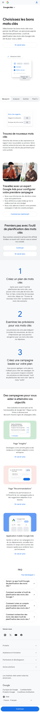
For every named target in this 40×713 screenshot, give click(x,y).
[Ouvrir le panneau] (3, 2)
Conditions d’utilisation (25, 692)
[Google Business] (7, 2)
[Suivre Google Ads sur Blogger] (5, 635)
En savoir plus (20, 457)
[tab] (5, 98)
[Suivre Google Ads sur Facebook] (21, 635)
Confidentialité (25, 690)
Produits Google (9, 692)
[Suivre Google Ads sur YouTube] (16, 635)
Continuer (20, 709)
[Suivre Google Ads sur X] (10, 635)
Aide (7, 697)
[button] (20, 583)
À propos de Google (10, 690)
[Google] (6, 685)
